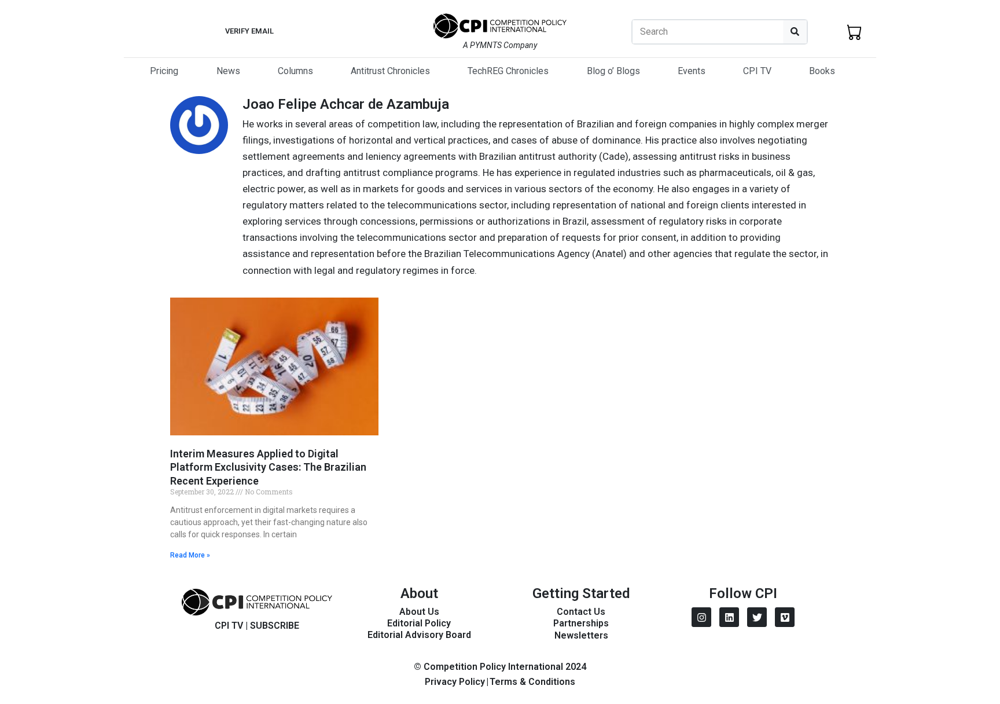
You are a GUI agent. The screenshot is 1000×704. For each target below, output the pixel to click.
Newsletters (581, 635)
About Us (419, 611)
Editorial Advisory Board (419, 634)
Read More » (190, 555)
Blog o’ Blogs (613, 70)
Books (822, 70)
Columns (295, 70)
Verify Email (249, 31)
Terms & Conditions (532, 681)
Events (691, 70)
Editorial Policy (419, 623)
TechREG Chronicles (508, 70)
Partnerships (581, 623)
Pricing (164, 70)
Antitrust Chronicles (390, 70)
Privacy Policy (455, 681)
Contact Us (581, 611)
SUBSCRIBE (274, 625)
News (228, 70)
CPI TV (757, 70)
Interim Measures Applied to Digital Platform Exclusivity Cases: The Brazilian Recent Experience (268, 467)
